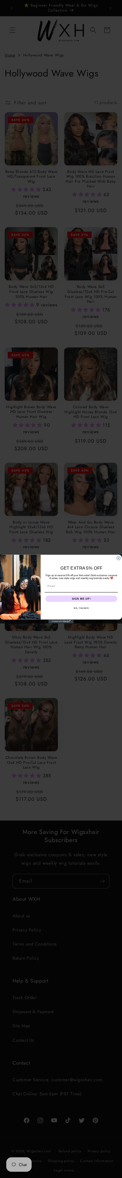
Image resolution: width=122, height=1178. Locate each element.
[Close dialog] (118, 558)
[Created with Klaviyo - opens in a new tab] (61, 621)
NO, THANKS (81, 608)
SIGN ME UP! (81, 598)
